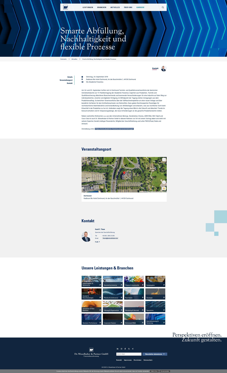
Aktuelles (74, 59)
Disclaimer (138, 360)
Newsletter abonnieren (153, 354)
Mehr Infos (154, 371)
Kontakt (70, 83)
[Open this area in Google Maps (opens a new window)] (85, 191)
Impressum (128, 360)
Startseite (63, 59)
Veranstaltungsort (66, 80)
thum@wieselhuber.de (110, 238)
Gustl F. (97, 229)
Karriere (140, 8)
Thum (103, 229)
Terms (165, 191)
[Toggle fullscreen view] (164, 159)
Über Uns (128, 8)
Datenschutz (148, 360)
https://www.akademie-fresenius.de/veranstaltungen (114, 129)
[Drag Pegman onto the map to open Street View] (164, 188)
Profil (96, 242)
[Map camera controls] (164, 182)
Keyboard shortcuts (144, 192)
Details (70, 77)
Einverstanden (165, 371)
